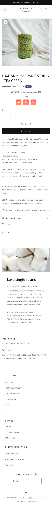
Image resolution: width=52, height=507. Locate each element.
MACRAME (9, 382)
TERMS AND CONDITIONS (15, 459)
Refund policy (43, 498)
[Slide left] (20, 70)
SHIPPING (9, 421)
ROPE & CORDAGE (12, 394)
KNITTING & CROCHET (13, 388)
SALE (7, 405)
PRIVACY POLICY (11, 454)
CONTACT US (10, 438)
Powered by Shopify (29, 498)
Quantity (5, 110)
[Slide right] (31, 70)
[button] (5, 9)
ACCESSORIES (10, 399)
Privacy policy (20, 501)
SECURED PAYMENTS (13, 432)
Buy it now (26, 131)
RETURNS (8, 426)
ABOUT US (9, 465)
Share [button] (6, 232)
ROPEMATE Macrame (16, 498)
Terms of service (33, 501)
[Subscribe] (38, 481)
